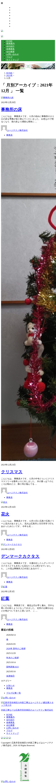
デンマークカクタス (20, 556)
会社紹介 (15, 13)
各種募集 (15, 15)
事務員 (9, 135)
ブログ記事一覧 (13, 693)
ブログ (14, 23)
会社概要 (15, 18)
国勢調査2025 (12, 667)
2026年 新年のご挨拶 (16, 648)
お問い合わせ (17, 21)
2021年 (9, 75)
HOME (14, 7)
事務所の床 (11, 109)
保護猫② (10, 676)
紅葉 (5, 598)
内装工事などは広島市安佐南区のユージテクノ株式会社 (27, 710)
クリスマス (12, 471)
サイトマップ (17, 26)
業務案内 (15, 10)
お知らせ (10, 685)
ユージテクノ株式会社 (17, 130)
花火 (5, 514)
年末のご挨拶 (12, 658)
